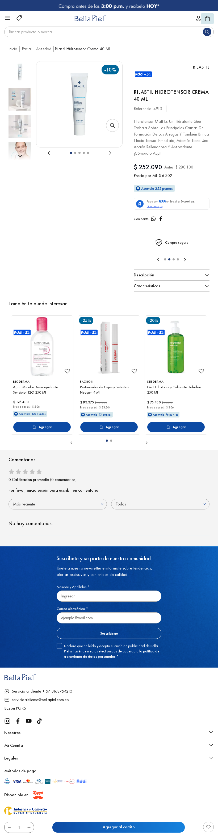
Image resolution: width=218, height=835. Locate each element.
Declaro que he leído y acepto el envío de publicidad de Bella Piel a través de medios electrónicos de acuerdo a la (112, 651)
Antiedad (43, 49)
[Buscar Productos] (208, 32)
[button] (79, 104)
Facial (27, 49)
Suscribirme (109, 633)
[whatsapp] (153, 218)
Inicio (13, 49)
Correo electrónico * (72, 608)
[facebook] (161, 218)
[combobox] (109, 32)
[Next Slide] (184, 259)
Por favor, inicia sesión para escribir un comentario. (54, 490)
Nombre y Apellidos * (73, 586)
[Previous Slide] (158, 259)
